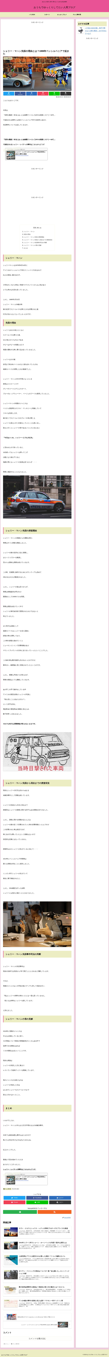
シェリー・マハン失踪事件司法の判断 (35, 242)
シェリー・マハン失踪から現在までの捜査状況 (38, 240)
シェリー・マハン (29, 231)
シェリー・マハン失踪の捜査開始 (34, 237)
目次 (34, 228)
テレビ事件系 (8, 1189)
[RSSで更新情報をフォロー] (54, 1212)
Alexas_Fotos (60, 89)
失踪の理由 (27, 234)
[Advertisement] (37, 36)
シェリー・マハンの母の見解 (32, 245)
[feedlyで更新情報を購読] (20, 1212)
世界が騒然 (16, 1189)
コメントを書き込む (37, 1338)
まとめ (26, 248)
